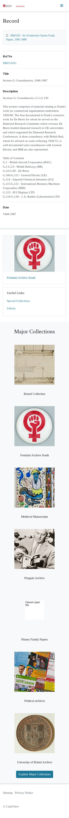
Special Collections (18, 300)
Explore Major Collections (35, 774)
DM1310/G (9, 63)
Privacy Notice (24, 792)
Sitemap (8, 792)
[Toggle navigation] (62, 6)
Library (11, 308)
